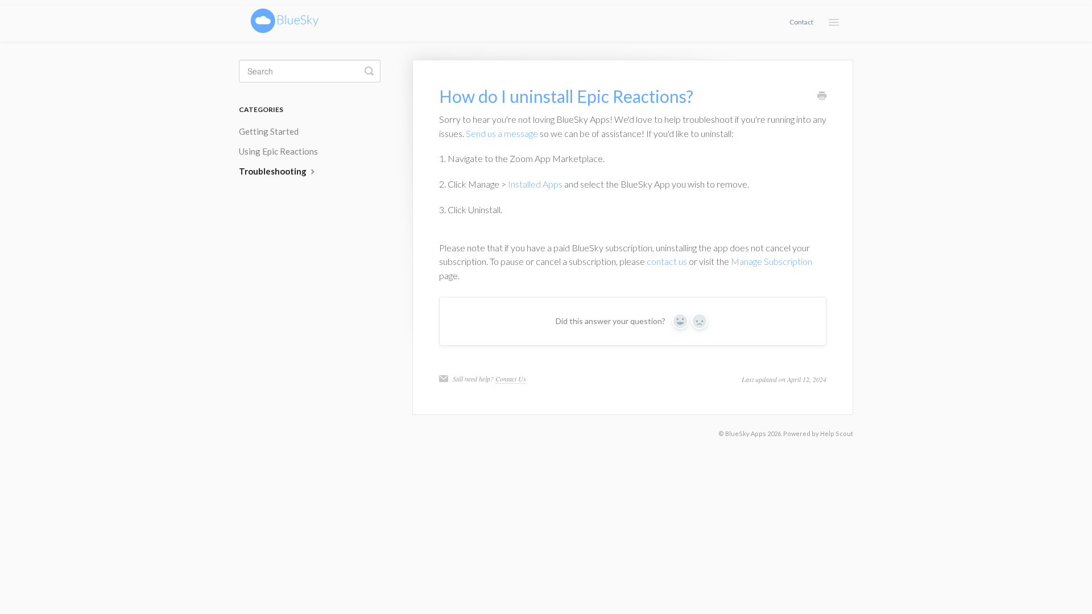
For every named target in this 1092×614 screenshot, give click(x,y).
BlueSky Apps (745, 433)
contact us (667, 261)
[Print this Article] (821, 96)
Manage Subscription (771, 261)
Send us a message (502, 133)
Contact (801, 22)
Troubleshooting (273, 171)
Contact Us (510, 378)
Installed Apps (535, 184)
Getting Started (269, 131)
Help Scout (836, 433)
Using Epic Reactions (278, 151)
